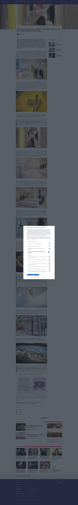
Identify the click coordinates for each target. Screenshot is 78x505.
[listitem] (39, 241)
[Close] (53, 227)
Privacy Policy (43, 277)
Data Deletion (34, 277)
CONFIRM (33, 274)
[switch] (49, 243)
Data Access (39, 277)
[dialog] (39, 252)
